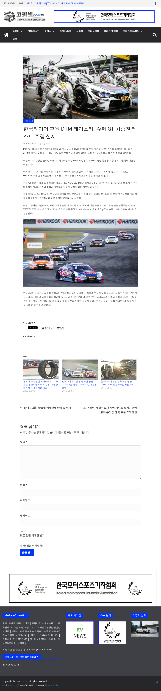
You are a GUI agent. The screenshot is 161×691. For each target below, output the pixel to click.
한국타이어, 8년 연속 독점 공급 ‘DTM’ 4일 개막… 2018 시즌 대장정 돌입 (79, 384)
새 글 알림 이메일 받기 (32, 545)
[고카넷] (6, 35)
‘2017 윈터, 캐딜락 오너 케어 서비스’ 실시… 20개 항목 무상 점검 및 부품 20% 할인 (110, 410)
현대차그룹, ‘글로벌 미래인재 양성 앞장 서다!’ (49, 407)
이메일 (25, 500)
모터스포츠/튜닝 (131, 31)
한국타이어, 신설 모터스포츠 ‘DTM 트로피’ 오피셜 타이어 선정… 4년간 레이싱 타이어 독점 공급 (40, 384)
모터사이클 (93, 31)
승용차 (16, 31)
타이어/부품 (65, 31)
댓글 (23, 442)
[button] (21, 31)
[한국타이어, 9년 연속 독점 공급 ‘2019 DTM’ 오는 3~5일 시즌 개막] (119, 370)
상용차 (79, 31)
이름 (23, 485)
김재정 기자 (45, 143)
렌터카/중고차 (111, 31)
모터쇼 (47, 31)
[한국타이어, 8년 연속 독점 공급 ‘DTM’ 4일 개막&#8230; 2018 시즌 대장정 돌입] (80, 370)
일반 (15, 38)
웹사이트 (25, 515)
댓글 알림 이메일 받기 (32, 535)
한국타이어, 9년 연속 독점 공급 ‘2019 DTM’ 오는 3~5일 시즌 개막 (117, 383)
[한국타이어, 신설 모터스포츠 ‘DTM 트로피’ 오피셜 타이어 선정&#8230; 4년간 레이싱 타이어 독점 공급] (41, 370)
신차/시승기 (33, 31)
